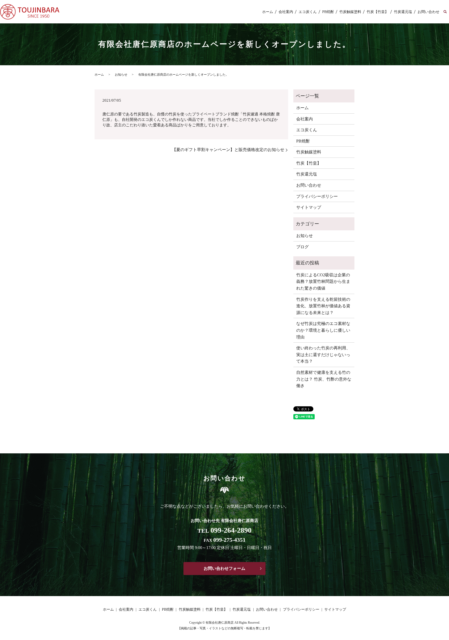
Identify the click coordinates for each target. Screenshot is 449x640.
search (445, 12)
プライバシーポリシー (317, 196)
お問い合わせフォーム (224, 568)
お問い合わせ (428, 12)
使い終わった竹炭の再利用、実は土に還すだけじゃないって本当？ (323, 354)
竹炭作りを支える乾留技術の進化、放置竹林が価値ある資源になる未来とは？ (323, 306)
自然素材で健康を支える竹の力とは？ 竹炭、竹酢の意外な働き (323, 379)
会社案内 (286, 12)
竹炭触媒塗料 (350, 12)
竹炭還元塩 (403, 12)
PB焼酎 (328, 12)
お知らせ (121, 74)
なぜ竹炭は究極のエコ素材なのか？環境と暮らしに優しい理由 (323, 330)
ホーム (267, 12)
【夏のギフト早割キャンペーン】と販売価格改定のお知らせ (228, 149)
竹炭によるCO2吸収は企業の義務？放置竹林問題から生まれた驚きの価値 (323, 281)
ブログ (302, 247)
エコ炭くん (308, 12)
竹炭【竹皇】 (377, 12)
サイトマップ (308, 207)
